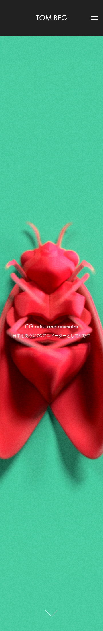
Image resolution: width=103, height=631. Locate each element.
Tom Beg (51, 17)
